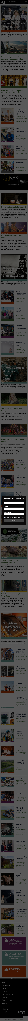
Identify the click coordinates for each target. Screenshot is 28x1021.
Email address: (7, 512)
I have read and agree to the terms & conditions (14, 517)
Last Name (6, 506)
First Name (6, 501)
